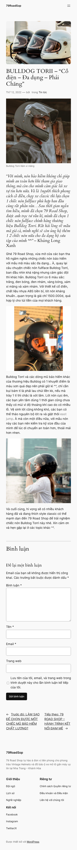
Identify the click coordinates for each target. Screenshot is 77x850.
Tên (10, 627)
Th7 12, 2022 (13, 92)
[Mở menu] (69, 6)
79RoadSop (13, 5)
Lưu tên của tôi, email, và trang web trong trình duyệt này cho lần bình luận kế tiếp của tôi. (41, 682)
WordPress (33, 841)
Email (11, 644)
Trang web (13, 661)
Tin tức (43, 92)
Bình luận (14, 585)
